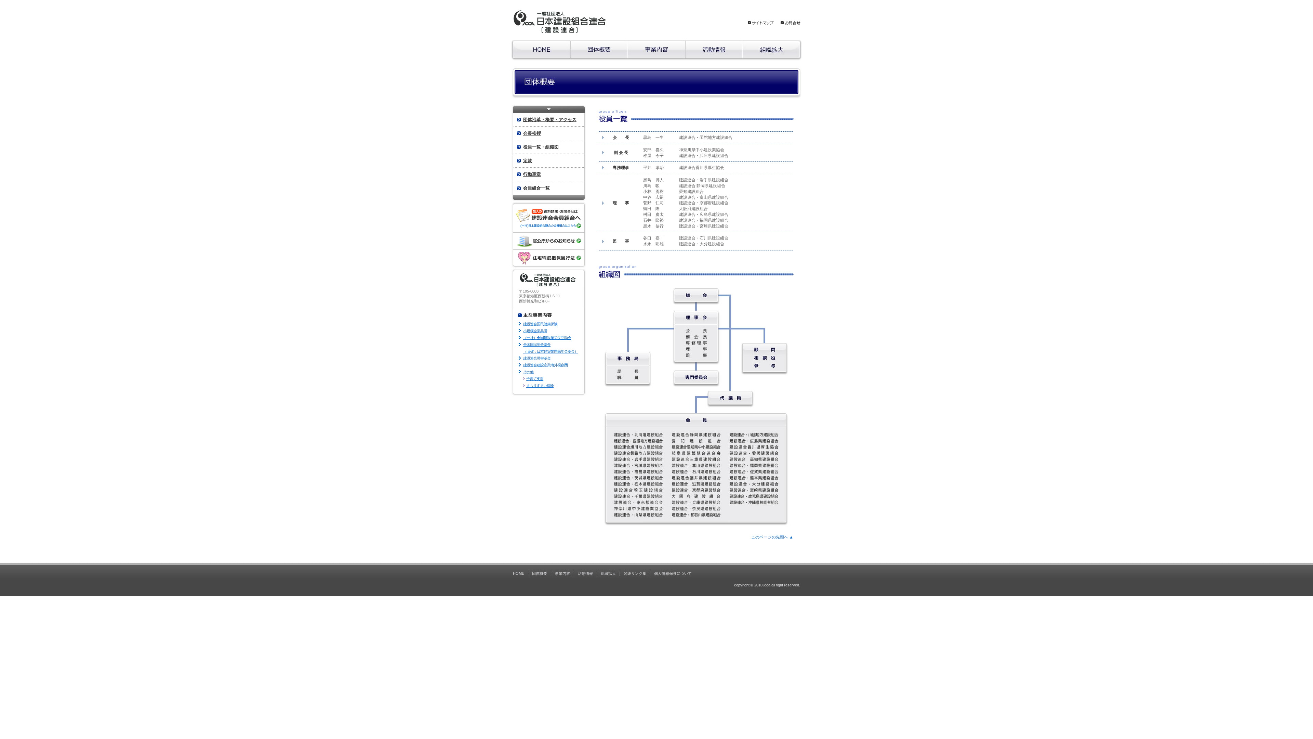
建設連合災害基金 (537, 358)
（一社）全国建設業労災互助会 (547, 338)
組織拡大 (608, 573)
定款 (527, 160)
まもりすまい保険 (540, 386)
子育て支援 (534, 379)
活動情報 (585, 573)
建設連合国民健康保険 (540, 324)
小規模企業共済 (535, 331)
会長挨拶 (532, 133)
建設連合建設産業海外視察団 (545, 365)
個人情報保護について (673, 573)
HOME (518, 573)
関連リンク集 (635, 573)
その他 (528, 372)
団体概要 (539, 573)
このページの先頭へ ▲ (772, 537)
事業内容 (562, 573)
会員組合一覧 (536, 188)
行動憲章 (532, 174)
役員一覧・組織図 (541, 147)
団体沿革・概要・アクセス (549, 119)
